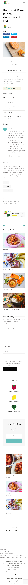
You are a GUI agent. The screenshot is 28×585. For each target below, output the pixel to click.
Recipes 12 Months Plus (14, 70)
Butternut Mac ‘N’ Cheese (9, 289)
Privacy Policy (3, 549)
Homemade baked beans (12, 476)
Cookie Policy (14, 580)
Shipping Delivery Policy (6, 553)
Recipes (5, 201)
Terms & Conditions (14, 582)
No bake (15, 203)
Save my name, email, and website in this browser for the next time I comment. (14, 363)
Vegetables (16, 201)
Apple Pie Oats (6, 249)
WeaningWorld (12, 25)
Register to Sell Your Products (14, 578)
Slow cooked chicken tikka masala (11, 309)
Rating (5, 323)
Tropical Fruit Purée (8, 269)
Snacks (10, 201)
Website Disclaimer (5, 551)
